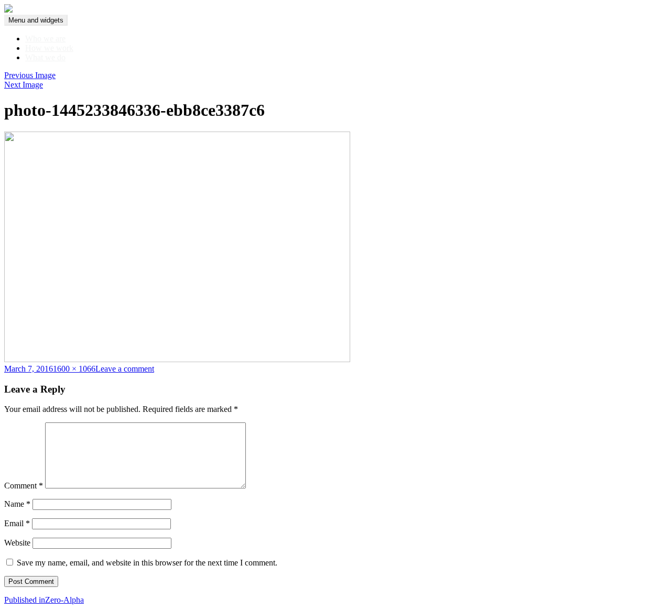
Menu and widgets (35, 20)
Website (17, 542)
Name (17, 503)
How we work (49, 48)
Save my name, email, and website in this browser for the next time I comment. (147, 562)
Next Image (23, 84)
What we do (45, 57)
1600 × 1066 (74, 368)
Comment (23, 485)
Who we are (45, 38)
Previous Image (30, 75)
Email (17, 523)
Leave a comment (124, 368)
